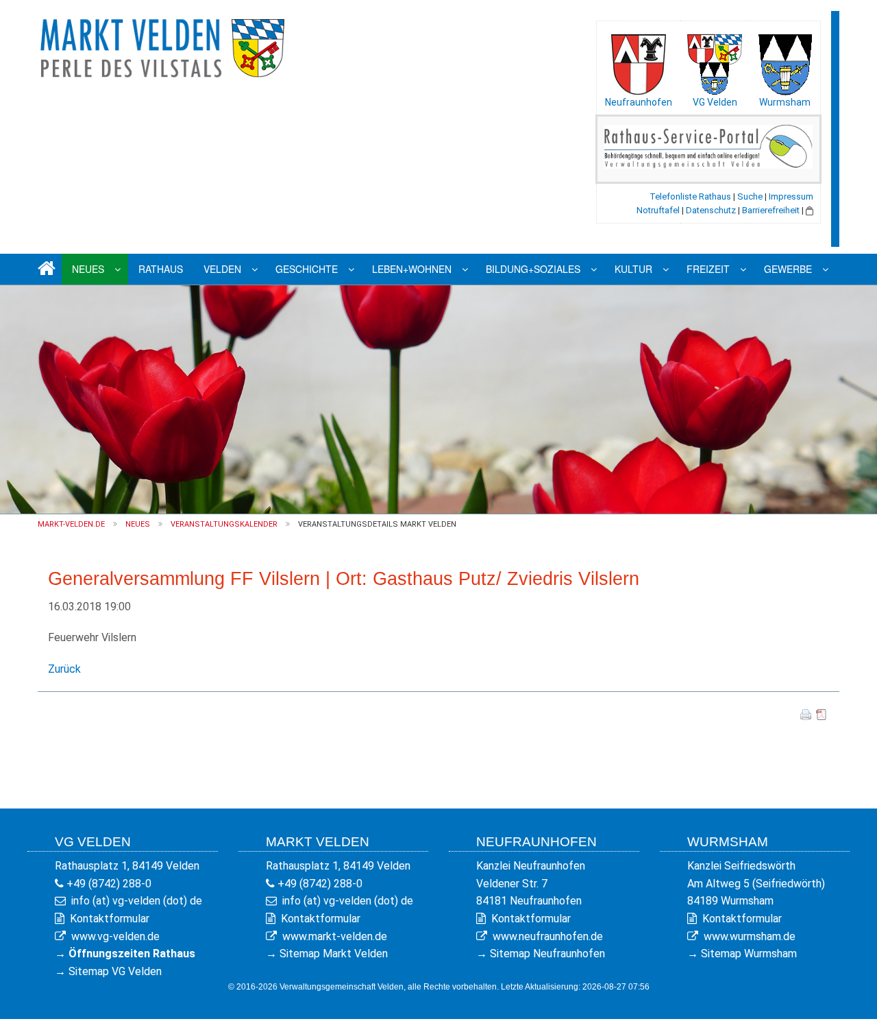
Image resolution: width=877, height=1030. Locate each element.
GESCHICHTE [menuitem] (306, 269)
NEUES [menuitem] (88, 269)
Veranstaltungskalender (224, 524)
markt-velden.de (71, 524)
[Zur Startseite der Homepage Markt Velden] (164, 45)
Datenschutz (711, 210)
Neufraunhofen (638, 102)
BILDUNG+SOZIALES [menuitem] (533, 269)
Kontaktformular (109, 918)
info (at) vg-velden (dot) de (136, 900)
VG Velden (715, 102)
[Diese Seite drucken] (805, 713)
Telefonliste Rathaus (690, 196)
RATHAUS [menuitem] (160, 269)
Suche (750, 196)
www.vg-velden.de (115, 936)
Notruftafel (658, 210)
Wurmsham (785, 102)
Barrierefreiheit (771, 210)
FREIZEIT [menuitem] (708, 269)
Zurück (64, 668)
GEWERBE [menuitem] (788, 269)
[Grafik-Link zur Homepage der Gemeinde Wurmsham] (784, 61)
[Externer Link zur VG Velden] (714, 61)
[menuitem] (44, 269)
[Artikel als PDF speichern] (821, 713)
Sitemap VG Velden (115, 971)
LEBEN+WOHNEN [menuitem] (412, 269)
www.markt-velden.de (334, 936)
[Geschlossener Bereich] (809, 210)
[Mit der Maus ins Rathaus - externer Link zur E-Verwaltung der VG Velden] (708, 146)
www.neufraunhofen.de (548, 936)
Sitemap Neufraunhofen (547, 953)
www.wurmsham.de (749, 936)
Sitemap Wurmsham (749, 953)
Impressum (791, 196)
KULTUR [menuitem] (633, 269)
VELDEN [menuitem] (222, 269)
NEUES (137, 524)
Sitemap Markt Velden (334, 953)
